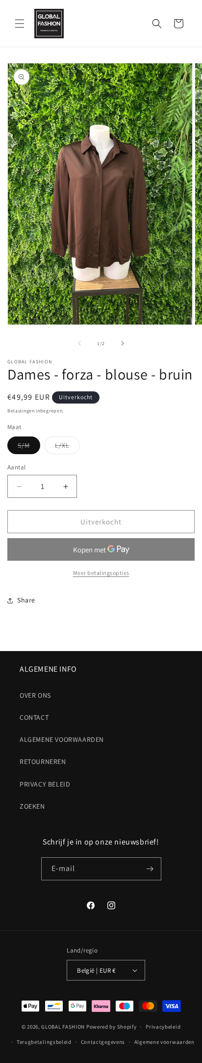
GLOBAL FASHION (63, 1026)
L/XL (67, 447)
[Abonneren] (150, 868)
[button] (19, 23)
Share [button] (26, 600)
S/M (29, 447)
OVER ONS (35, 695)
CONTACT (34, 717)
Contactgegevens (103, 1041)
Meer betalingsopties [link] (101, 572)
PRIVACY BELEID (45, 784)
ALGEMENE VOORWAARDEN (62, 739)
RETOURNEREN (43, 761)
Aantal (16, 467)
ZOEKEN (32, 806)
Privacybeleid (163, 1026)
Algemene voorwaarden (164, 1041)
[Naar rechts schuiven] (122, 343)
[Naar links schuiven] (79, 343)
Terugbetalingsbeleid (44, 1041)
